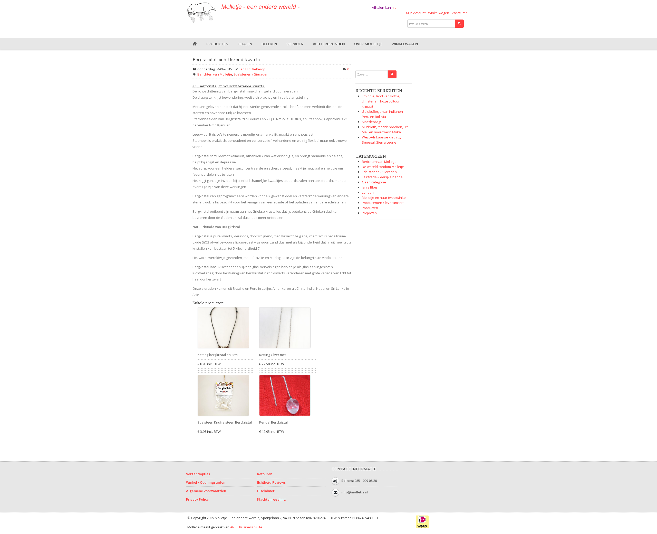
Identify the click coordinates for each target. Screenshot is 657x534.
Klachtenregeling (271, 499)
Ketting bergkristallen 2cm (218, 354)
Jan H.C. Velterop (252, 69)
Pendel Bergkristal (273, 422)
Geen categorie (374, 182)
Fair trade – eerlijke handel (382, 177)
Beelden (269, 43)
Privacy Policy (197, 499)
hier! (395, 7)
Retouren (264, 474)
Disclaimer (266, 491)
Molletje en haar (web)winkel (384, 197)
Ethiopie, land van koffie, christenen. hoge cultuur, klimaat (381, 101)
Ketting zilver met (272, 354)
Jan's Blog (369, 187)
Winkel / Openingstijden (205, 482)
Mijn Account (416, 13)
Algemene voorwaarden (206, 491)
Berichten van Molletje (214, 74)
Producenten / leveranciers (383, 202)
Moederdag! (371, 121)
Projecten (369, 213)
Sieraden (295, 43)
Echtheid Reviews (271, 482)
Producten (217, 43)
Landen (368, 192)
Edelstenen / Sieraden (251, 74)
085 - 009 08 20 (365, 481)
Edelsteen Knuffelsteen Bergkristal (225, 422)
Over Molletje (368, 43)
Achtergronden (329, 43)
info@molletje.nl (354, 492)
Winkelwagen (438, 13)
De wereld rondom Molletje (383, 166)
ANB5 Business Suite (246, 527)
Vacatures (460, 13)
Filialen (245, 43)
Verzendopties (198, 474)
